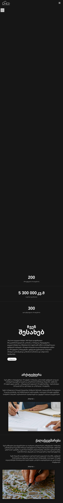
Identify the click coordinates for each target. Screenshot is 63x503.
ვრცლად (12, 359)
